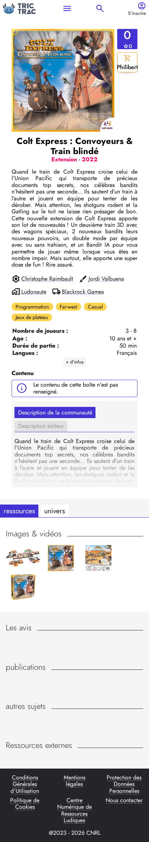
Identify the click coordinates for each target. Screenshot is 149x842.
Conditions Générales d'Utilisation (24, 784)
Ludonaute (33, 292)
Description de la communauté (55, 412)
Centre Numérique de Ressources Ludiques (74, 810)
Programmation (32, 306)
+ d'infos (75, 361)
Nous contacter (124, 800)
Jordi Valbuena (106, 279)
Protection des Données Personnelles (124, 784)
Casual (95, 306)
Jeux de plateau (32, 317)
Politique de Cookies (24, 804)
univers (54, 511)
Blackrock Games (83, 292)
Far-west (68, 306)
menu (67, 8)
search (100, 8)
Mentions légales (74, 781)
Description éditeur (41, 426)
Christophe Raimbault (47, 279)
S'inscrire (137, 13)
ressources (19, 511)
